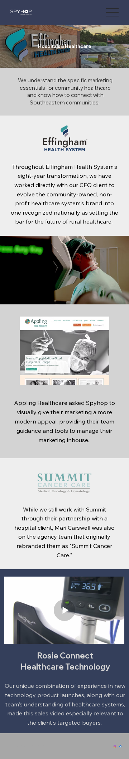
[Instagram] (114, 746)
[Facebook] (120, 746)
